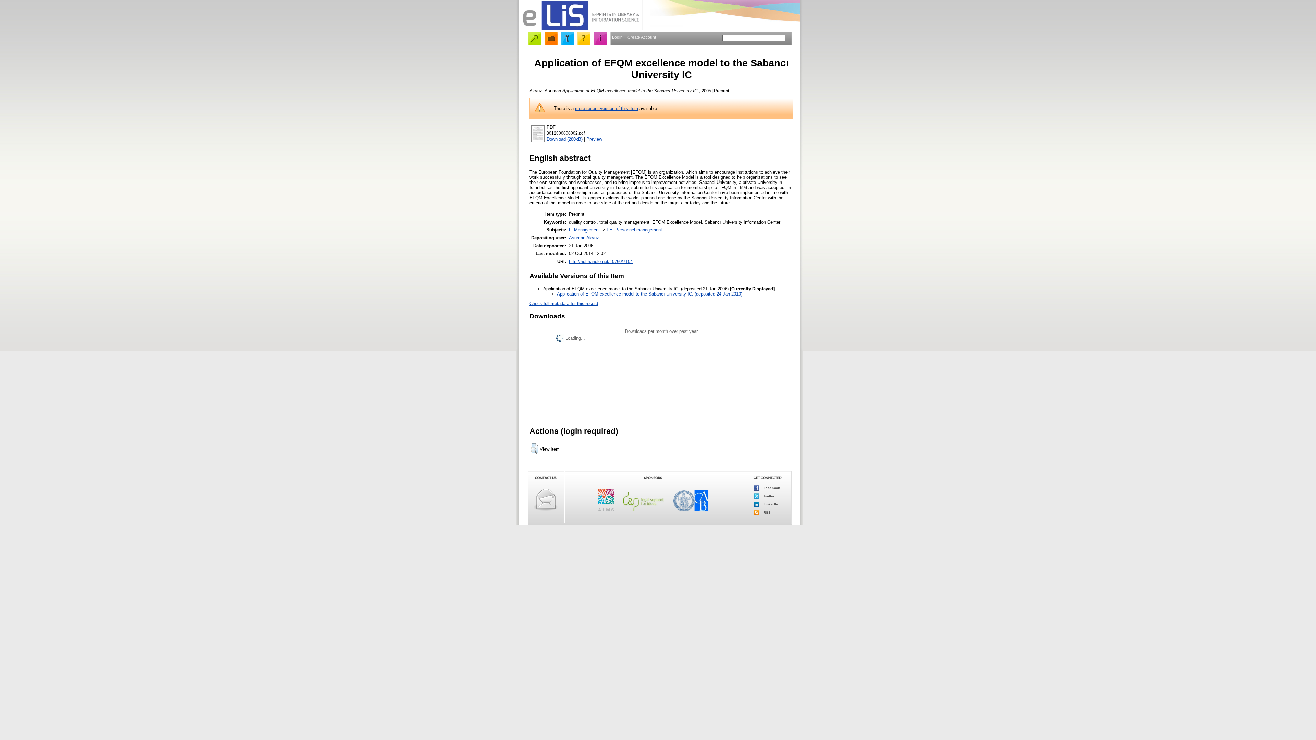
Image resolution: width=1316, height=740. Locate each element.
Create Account (641, 37)
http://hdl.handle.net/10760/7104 (601, 261)
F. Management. (585, 230)
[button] (534, 448)
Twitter (769, 496)
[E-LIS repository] (581, 29)
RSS (767, 512)
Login (617, 37)
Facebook (771, 488)
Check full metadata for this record (563, 303)
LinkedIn (770, 504)
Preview (594, 139)
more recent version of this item (606, 108)
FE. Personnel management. (635, 230)
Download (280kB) (565, 139)
